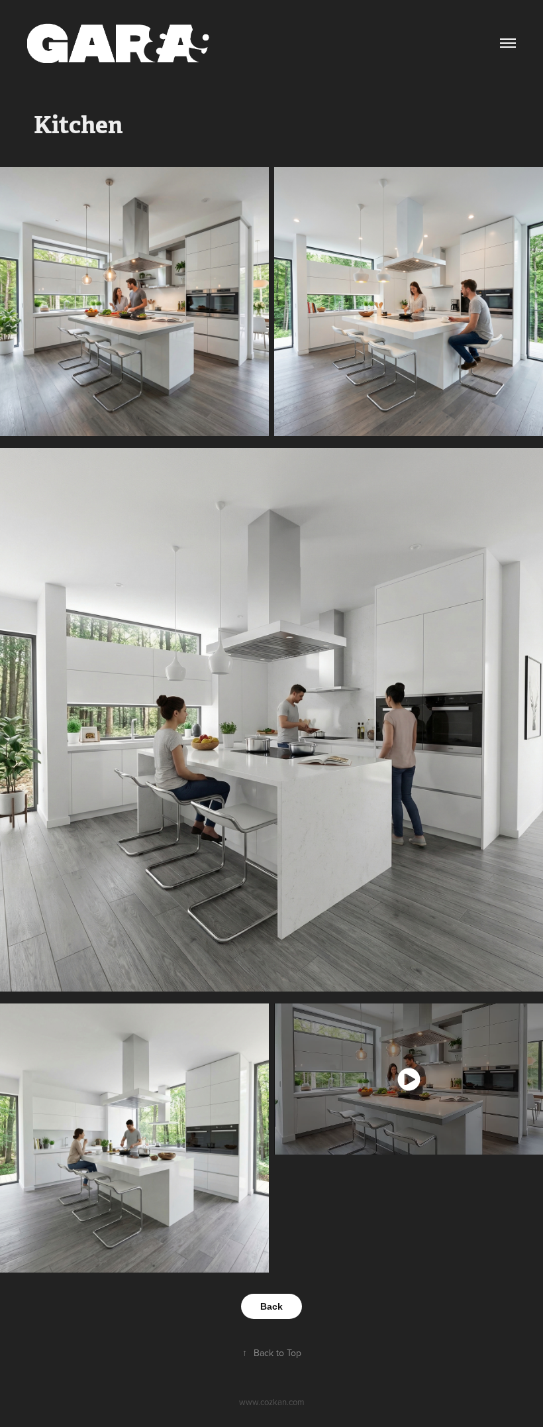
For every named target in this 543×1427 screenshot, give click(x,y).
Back (271, 1306)
